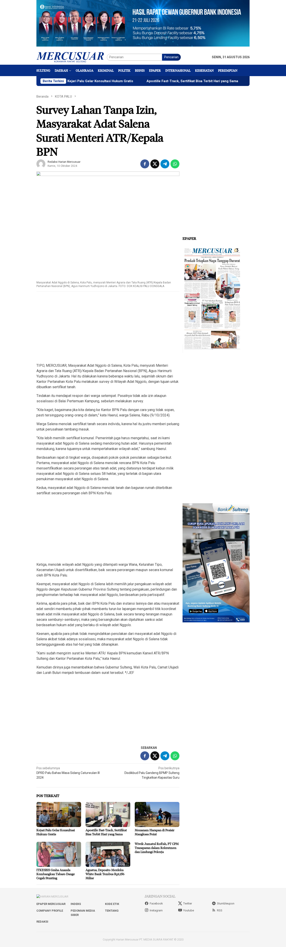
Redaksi (42, 921)
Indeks (76, 904)
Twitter (187, 903)
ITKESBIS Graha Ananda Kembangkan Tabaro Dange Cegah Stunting (55, 874)
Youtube (188, 910)
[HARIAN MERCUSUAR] (71, 57)
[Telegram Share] (164, 163)
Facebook (156, 903)
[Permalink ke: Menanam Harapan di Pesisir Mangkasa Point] (157, 814)
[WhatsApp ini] (174, 163)
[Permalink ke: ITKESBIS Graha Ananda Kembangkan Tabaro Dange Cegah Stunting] (58, 854)
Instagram (156, 910)
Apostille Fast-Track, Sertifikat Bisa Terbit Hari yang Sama (173, 81)
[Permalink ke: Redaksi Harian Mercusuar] (40, 163)
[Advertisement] (107, 327)
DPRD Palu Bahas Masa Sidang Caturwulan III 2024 (68, 772)
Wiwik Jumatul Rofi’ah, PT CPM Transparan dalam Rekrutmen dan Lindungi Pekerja (157, 848)
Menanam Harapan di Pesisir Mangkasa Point (154, 832)
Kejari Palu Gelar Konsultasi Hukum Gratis (81, 81)
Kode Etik (112, 904)
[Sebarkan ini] (144, 163)
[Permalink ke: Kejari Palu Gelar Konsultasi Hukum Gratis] (58, 814)
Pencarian (171, 57)
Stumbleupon (225, 903)
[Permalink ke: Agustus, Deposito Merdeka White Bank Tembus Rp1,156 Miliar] (108, 854)
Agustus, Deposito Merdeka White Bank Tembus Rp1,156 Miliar (105, 874)
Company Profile (49, 910)
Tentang (112, 910)
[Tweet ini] (154, 163)
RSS (219, 910)
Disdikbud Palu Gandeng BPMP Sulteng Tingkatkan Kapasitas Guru (151, 772)
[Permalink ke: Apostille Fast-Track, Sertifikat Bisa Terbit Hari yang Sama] (108, 814)
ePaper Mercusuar (50, 904)
